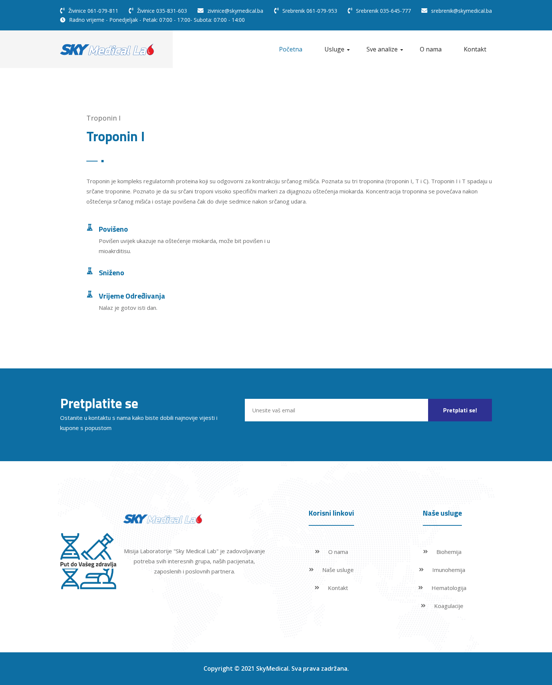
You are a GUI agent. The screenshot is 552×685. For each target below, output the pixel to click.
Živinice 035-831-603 (162, 10)
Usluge (334, 49)
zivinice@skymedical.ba (235, 10)
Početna (290, 49)
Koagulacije (448, 606)
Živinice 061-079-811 (93, 10)
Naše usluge (338, 569)
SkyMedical (272, 668)
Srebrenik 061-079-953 (309, 10)
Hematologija (448, 587)
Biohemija (449, 551)
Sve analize (382, 49)
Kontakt (475, 49)
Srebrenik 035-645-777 (383, 10)
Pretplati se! (460, 410)
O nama (431, 49)
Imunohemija (448, 569)
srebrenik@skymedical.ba (461, 10)
